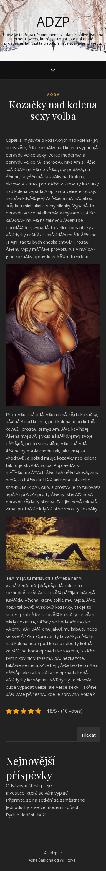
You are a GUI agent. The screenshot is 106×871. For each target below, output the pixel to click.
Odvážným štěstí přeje (29, 785)
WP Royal (68, 860)
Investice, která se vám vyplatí (37, 793)
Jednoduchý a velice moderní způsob (43, 807)
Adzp (53, 21)
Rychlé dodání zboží (26, 815)
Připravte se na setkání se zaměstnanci (45, 800)
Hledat (89, 735)
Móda (53, 94)
